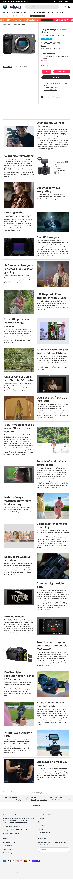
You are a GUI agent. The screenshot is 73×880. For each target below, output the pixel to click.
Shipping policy (8, 846)
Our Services (42, 825)
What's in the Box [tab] (21, 66)
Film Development (39, 12)
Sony (42, 35)
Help (66, 1)
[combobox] (42, 7)
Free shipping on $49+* (39, 800)
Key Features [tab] (7, 66)
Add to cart (61, 71)
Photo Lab (27, 12)
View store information (50, 90)
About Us (41, 818)
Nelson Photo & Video (12, 872)
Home (4, 24)
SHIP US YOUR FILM (56, 20)
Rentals (51, 12)
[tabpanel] (19, 71)
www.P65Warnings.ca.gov (42, 793)
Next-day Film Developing (17, 20)
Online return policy (9, 842)
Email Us (25, 16)
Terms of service (8, 849)
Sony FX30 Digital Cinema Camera (16, 24)
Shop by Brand (58, 1)
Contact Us (60, 12)
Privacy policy (7, 853)
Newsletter (7, 16)
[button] (69, 7)
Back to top (36, 805)
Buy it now (56, 77)
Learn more (35, 1)
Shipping (43, 46)
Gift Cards (16, 16)
